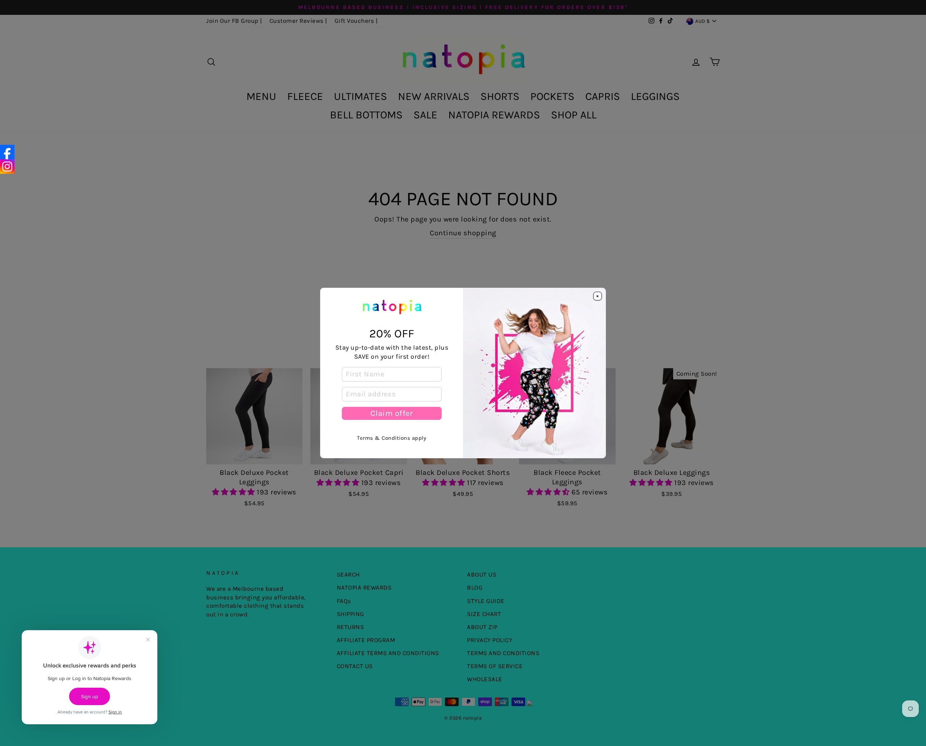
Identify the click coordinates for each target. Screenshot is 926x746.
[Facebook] (7, 152)
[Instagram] (7, 166)
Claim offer (391, 413)
